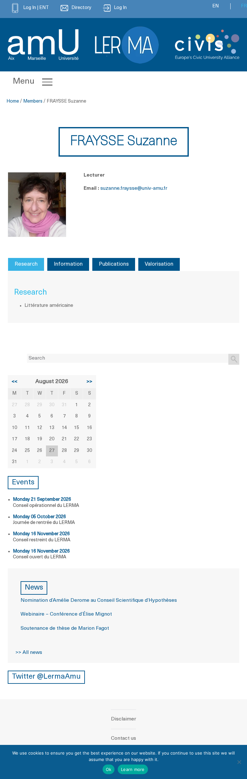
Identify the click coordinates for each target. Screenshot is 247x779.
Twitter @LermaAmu (46, 677)
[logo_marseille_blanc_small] (43, 44)
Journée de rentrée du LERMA (44, 522)
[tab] (26, 264)
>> (89, 381)
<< (14, 381)
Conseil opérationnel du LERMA (46, 505)
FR (244, 6)
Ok (109, 769)
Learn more (133, 769)
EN (215, 6)
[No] (239, 762)
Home (12, 101)
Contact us (123, 738)
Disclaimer (123, 719)
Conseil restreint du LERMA (41, 540)
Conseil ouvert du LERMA (39, 557)
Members (32, 101)
